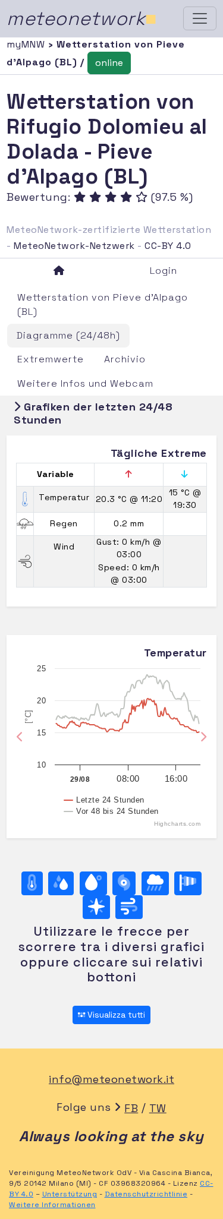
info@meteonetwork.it (111, 1079)
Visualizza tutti (115, 1014)
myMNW (27, 44)
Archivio (125, 359)
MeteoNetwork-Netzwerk (74, 245)
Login (163, 270)
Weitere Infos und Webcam (85, 383)
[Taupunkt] (93, 883)
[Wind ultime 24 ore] (129, 907)
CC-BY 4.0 (168, 245)
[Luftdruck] (124, 883)
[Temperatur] (32, 883)
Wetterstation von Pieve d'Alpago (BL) (102, 304)
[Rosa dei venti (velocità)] (188, 883)
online (109, 62)
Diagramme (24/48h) (68, 335)
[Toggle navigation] (199, 18)
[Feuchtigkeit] (61, 883)
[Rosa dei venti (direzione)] (96, 907)
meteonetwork (82, 18)
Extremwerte (50, 359)
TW (158, 1108)
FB (131, 1108)
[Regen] (155, 883)
